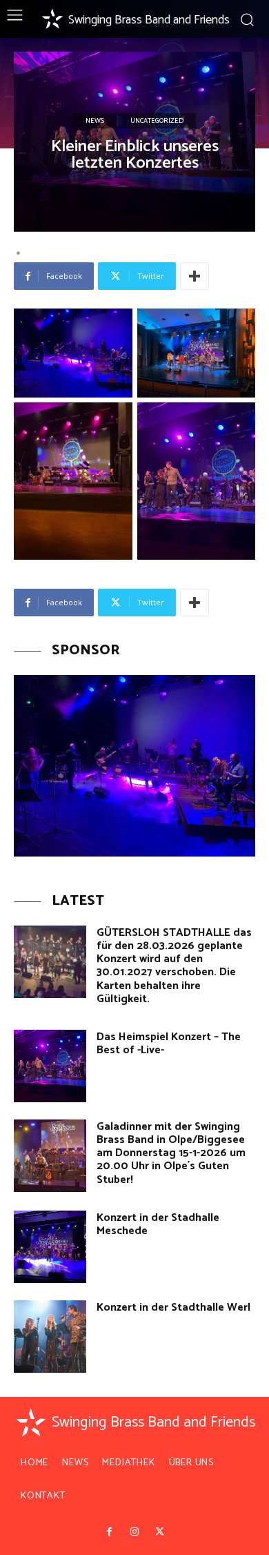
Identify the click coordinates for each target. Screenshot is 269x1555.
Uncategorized (156, 120)
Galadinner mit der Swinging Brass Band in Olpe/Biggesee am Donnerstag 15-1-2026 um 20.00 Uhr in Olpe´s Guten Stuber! (171, 1153)
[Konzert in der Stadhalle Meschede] (50, 1247)
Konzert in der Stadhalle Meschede (158, 1224)
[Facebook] (109, 1532)
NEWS (95, 120)
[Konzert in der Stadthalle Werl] (50, 1336)
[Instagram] (134, 1532)
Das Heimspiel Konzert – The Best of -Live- (169, 1043)
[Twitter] (159, 1532)
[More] (194, 276)
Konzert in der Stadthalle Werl (173, 1307)
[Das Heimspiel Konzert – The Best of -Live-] (50, 1066)
